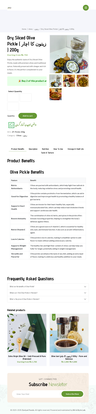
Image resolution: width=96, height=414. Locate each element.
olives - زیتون (33, 29)
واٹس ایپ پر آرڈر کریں (25, 124)
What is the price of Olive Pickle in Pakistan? (24, 299)
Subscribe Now (72, 394)
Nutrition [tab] (45, 149)
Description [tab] (33, 149)
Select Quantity (15, 91)
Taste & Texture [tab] (47, 153)
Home (24, 29)
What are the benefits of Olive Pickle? (22, 286)
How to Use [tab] (58, 149)
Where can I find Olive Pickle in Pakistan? (23, 293)
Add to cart (28, 116)
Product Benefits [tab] (17, 149)
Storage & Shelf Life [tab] (76, 149)
